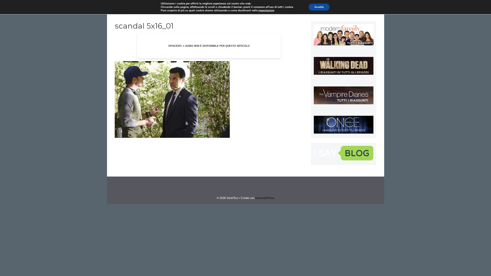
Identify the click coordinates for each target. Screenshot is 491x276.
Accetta (319, 7)
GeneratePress (264, 198)
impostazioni (266, 10)
